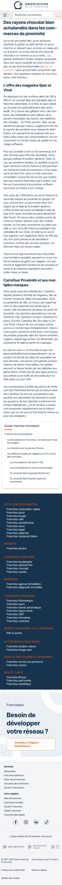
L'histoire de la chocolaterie (18, 434)
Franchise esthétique (19, 684)
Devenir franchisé (13, 806)
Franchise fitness (16, 677)
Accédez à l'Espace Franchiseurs (27, 744)
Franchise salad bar (18, 533)
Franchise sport (16, 604)
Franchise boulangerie (19, 561)
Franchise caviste (17, 571)
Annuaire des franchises (16, 783)
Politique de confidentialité (13, 870)
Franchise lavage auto (19, 649)
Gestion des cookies (10, 878)
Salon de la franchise (14, 779)
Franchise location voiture (21, 646)
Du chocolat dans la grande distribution (30, 473)
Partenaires (10, 771)
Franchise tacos (16, 526)
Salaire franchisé (12, 810)
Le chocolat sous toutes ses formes (25, 448)
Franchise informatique (20, 600)
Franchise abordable (14, 814)
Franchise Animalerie (18, 617)
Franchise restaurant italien (22, 536)
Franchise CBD (15, 614)
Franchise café (15, 519)
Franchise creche (16, 665)
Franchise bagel (16, 529)
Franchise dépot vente (20, 610)
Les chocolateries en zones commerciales (31, 467)
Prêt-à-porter (14, 633)
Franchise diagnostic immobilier (24, 587)
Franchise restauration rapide (23, 509)
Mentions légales (39, 870)
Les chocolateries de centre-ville (26, 462)
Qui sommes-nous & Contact (45, 859)
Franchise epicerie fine (20, 565)
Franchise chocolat (17, 568)
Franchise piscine (17, 548)
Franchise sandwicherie (20, 522)
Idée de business (12, 798)
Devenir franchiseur (14, 787)
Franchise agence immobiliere (24, 584)
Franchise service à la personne (25, 661)
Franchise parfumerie (19, 680)
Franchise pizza (15, 512)
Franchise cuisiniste (18, 621)
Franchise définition (14, 775)
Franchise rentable (13, 802)
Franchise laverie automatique (24, 607)
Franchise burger (16, 516)
